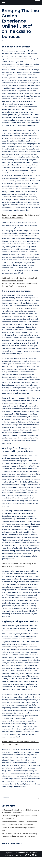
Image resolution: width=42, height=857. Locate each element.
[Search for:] (21, 798)
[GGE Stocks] (3, 2)
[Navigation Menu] (37, 2)
